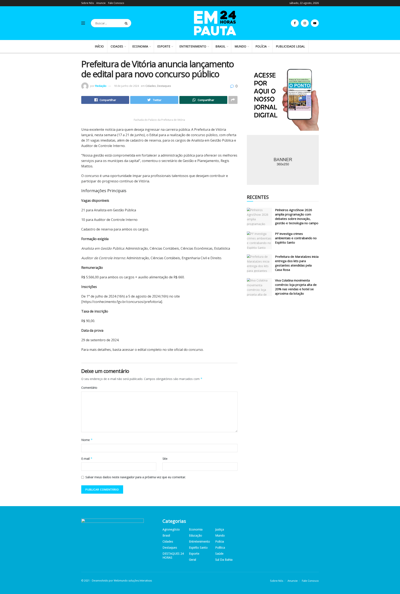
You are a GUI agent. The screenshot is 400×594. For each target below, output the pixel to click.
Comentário (89, 388)
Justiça (219, 529)
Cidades (117, 46)
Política (220, 547)
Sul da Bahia (223, 560)
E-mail (86, 459)
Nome (87, 440)
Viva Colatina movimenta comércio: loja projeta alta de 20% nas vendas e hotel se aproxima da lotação (296, 286)
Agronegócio (171, 529)
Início (99, 46)
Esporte (163, 46)
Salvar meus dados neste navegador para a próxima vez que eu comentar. (135, 477)
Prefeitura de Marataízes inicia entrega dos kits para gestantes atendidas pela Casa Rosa (297, 263)
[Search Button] (127, 23)
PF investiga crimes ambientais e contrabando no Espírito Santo (296, 238)
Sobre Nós (87, 3)
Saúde (219, 553)
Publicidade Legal (290, 46)
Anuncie (101, 3)
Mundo (240, 46)
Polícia (261, 46)
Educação (195, 535)
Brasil (220, 46)
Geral (192, 560)
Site (165, 459)
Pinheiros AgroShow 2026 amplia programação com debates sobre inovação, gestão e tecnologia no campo (296, 216)
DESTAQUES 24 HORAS (173, 555)
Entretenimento (192, 46)
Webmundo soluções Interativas (133, 580)
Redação (100, 86)
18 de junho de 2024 (126, 86)
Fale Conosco (116, 3)
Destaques (164, 86)
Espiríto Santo (198, 547)
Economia (140, 46)
